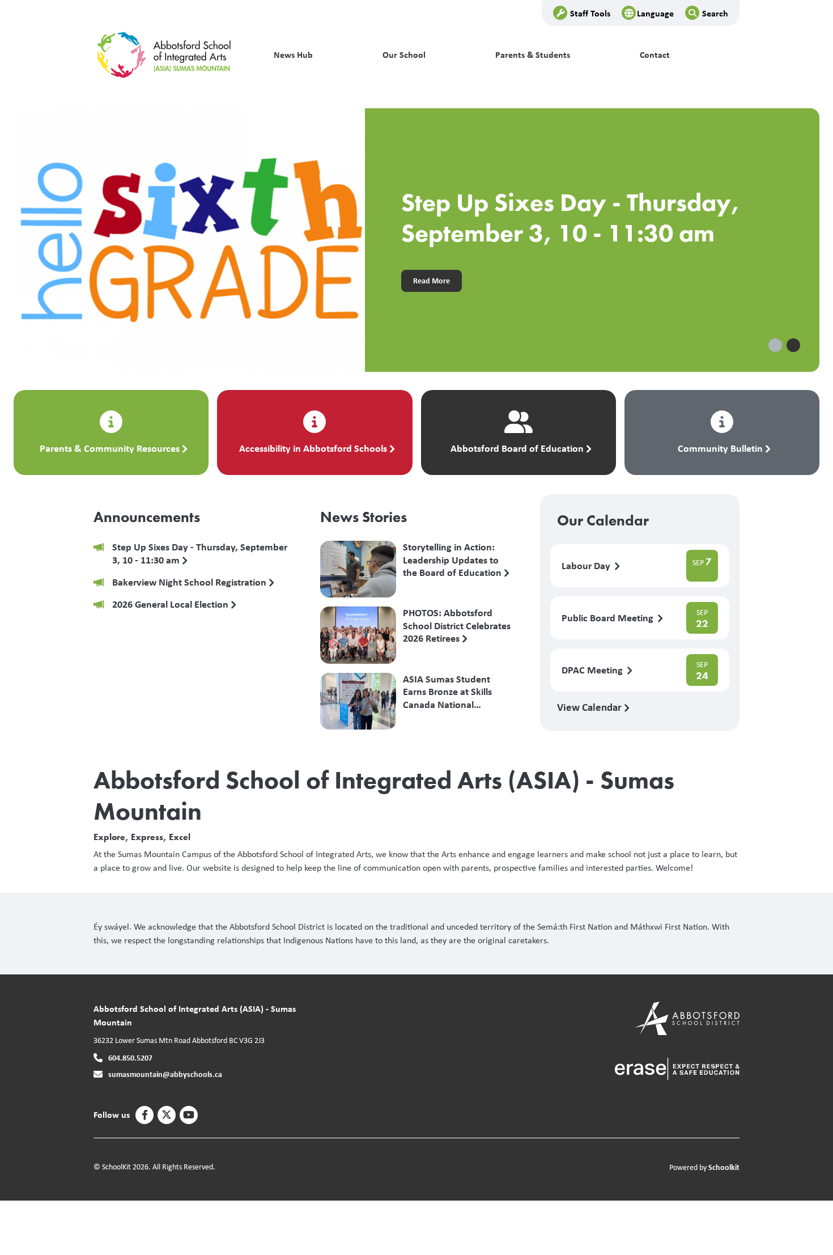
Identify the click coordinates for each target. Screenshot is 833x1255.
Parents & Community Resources (110, 448)
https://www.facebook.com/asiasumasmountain (145, 1115)
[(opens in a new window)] (687, 1017)
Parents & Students (532, 54)
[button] (775, 345)
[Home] (170, 54)
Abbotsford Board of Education (517, 448)
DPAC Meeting (593, 670)
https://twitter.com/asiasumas (167, 1115)
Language (655, 13)
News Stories (363, 517)
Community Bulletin (720, 448)
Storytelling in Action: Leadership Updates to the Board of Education (453, 559)
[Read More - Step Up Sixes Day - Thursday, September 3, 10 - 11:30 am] (416, 240)
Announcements (147, 517)
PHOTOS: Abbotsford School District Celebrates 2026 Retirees (457, 625)
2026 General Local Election (171, 604)
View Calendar (590, 706)
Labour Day (587, 566)
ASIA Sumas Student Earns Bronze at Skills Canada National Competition (447, 691)
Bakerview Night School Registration (190, 582)
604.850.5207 (130, 1057)
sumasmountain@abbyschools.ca (165, 1074)
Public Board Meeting (609, 618)
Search (715, 13)
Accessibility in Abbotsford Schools (313, 448)
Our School (404, 54)
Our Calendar (603, 520)
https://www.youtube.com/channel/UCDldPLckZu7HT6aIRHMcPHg (188, 1115)
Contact (655, 54)
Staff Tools (590, 13)
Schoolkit (724, 1166)
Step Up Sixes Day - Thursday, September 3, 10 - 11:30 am (199, 554)
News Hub (293, 54)
